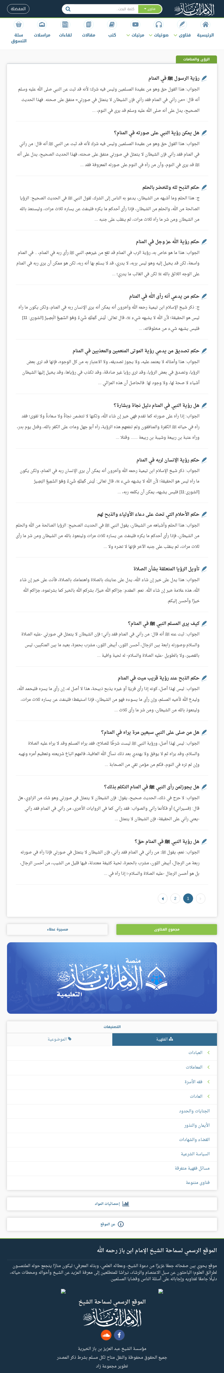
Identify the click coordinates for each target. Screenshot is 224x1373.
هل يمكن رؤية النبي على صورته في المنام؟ (157, 133)
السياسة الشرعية (195, 1154)
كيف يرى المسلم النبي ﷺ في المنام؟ (164, 623)
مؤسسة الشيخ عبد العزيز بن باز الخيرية (112, 1348)
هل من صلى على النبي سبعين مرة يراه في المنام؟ (150, 732)
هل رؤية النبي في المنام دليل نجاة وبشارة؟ (157, 405)
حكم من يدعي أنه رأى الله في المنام (164, 296)
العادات (196, 1097)
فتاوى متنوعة (198, 1183)
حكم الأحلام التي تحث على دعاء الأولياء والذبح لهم (148, 514)
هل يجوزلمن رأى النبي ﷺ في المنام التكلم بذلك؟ (152, 787)
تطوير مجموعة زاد (112, 1365)
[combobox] (106, 9)
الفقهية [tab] (162, 1039)
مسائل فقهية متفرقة (192, 1168)
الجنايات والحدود (194, 1111)
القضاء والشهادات (194, 1140)
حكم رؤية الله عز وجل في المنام (168, 242)
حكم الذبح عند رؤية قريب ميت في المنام (159, 678)
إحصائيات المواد (109, 1204)
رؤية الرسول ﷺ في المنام (174, 78)
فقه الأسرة (193, 1082)
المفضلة (18, 9)
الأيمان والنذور (197, 1126)
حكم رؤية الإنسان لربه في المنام (168, 460)
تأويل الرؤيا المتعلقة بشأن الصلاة (166, 569)
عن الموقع (109, 1224)
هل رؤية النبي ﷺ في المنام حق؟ (167, 841)
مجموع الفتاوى (166, 929)
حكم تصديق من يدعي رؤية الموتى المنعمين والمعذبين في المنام (136, 351)
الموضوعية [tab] (58, 1039)
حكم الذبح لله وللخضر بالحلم (171, 187)
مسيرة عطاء (57, 929)
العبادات (195, 1053)
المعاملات (194, 1068)
